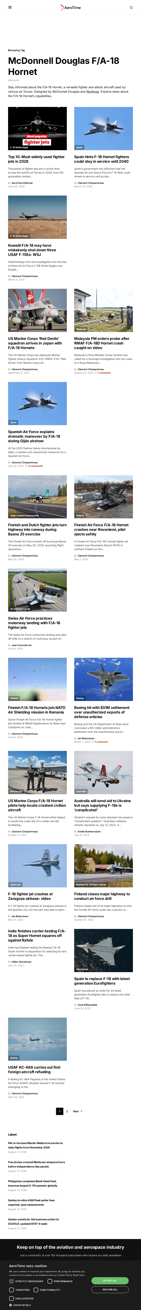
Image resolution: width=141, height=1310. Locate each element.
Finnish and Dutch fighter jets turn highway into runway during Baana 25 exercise (37, 529)
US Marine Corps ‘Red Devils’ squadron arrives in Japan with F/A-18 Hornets (35, 343)
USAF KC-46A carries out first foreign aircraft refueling (34, 1069)
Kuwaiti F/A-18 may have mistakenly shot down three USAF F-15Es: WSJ (32, 250)
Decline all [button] (110, 1289)
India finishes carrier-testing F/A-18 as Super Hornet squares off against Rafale (37, 935)
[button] (10, 7)
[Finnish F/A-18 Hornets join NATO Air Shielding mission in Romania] (37, 679)
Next (76, 1111)
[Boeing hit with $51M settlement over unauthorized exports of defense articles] (103, 679)
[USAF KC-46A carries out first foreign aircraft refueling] (37, 1039)
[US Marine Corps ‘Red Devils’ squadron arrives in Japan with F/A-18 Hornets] (37, 310)
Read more (79, 1275)
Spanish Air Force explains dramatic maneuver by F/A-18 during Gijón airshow (34, 436)
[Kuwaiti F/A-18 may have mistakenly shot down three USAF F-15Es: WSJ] (37, 217)
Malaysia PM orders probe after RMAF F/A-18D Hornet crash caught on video (101, 343)
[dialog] (70, 1285)
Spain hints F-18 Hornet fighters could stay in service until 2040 (101, 159)
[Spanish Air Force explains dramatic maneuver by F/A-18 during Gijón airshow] (37, 403)
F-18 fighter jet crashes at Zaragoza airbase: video (30, 896)
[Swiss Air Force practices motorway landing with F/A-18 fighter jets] (37, 590)
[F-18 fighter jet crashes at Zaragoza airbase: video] (37, 865)
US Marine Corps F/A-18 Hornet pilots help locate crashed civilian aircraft (37, 805)
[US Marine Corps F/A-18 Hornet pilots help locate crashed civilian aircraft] (37, 772)
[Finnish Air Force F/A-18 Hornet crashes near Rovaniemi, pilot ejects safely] (103, 497)
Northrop (92, 91)
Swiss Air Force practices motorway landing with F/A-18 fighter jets (34, 623)
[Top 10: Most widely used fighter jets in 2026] (37, 128)
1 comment (104, 372)
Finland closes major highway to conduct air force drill (102, 896)
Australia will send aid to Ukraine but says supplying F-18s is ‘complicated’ (102, 805)
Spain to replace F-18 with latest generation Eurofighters (102, 981)
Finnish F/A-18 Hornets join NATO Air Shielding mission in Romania (36, 709)
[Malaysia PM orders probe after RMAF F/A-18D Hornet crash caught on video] (103, 310)
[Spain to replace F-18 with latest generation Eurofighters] (103, 950)
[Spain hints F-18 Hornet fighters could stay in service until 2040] (103, 128)
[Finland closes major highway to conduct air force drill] (103, 865)
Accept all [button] (110, 1280)
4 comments (35, 466)
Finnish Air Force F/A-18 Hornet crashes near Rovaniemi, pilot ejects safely (101, 529)
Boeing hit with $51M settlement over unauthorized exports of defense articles (101, 712)
